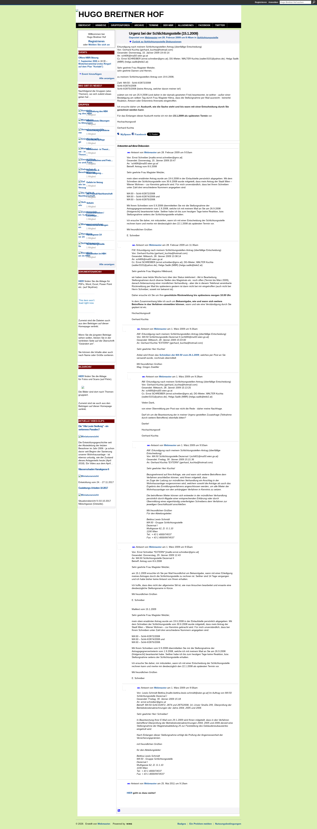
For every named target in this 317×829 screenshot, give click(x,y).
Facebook (140, 134)
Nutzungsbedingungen (228, 823)
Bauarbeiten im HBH (96, 253)
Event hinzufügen (92, 74)
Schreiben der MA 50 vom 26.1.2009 (179, 355)
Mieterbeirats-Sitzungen (97, 120)
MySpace (126, 134)
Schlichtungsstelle (95, 244)
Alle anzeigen (106, 78)
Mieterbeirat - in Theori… (98, 149)
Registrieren (261, 2)
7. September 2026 (87, 61)
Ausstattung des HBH (97, 111)
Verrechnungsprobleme (97, 130)
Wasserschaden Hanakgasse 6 (93, 469)
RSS (119, 810)
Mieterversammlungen (97, 225)
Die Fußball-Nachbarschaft (99, 193)
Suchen (314, 2)
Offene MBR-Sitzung (88, 57)
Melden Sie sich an (99, 44)
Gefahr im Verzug (94, 182)
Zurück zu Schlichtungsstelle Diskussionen (156, 41)
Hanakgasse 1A (94, 234)
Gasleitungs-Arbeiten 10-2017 (93, 487)
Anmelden (273, 2)
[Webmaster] (121, 40)
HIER (81, 281)
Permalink (128, 152)
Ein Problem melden (200, 823)
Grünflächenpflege (95, 139)
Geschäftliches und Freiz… (99, 160)
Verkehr (90, 203)
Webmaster (151, 37)
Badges (181, 823)
